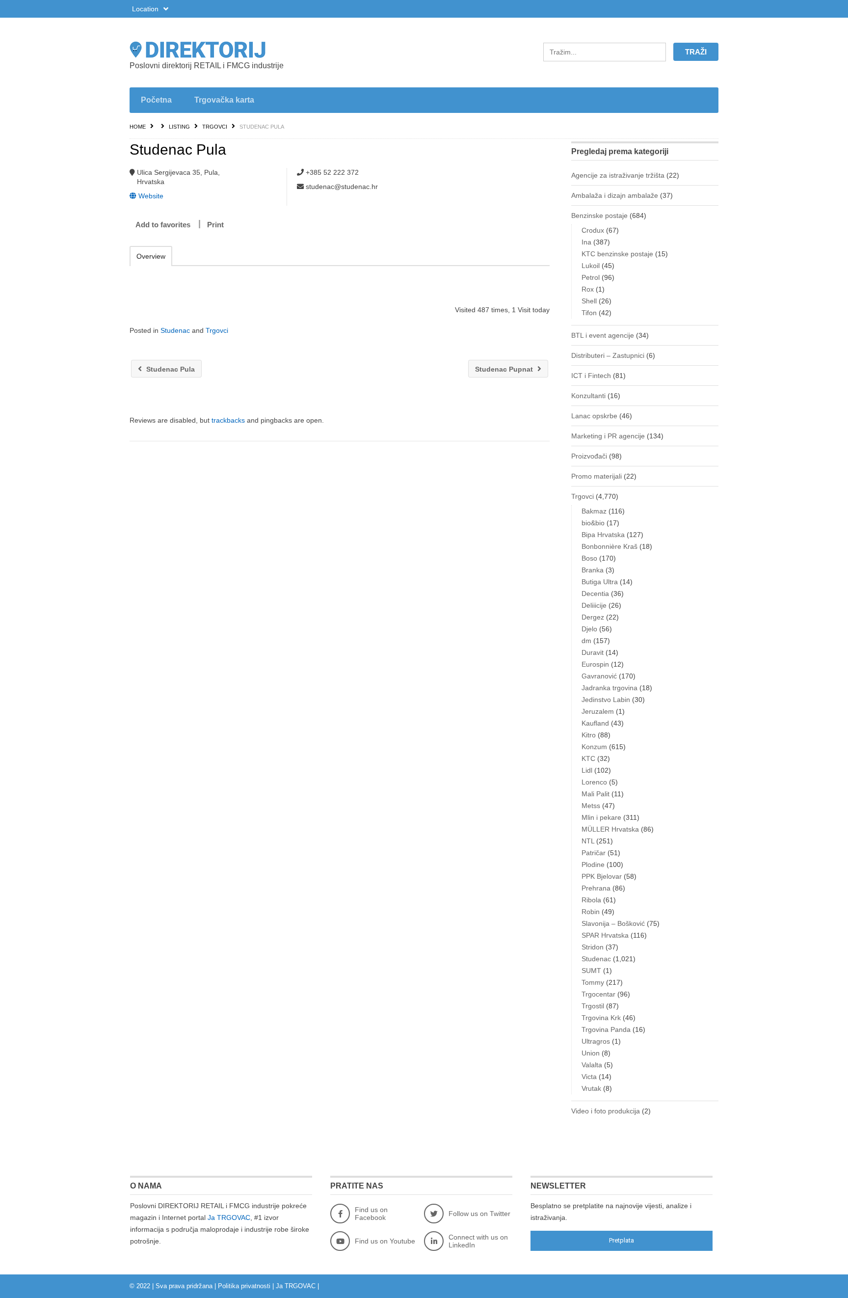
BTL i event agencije (602, 335)
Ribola (591, 900)
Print (215, 224)
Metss (591, 806)
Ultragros (596, 1041)
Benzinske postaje (599, 215)
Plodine (593, 864)
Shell (589, 301)
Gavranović (599, 676)
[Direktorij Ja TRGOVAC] (223, 49)
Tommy (593, 982)
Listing (179, 127)
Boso (589, 558)
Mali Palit (596, 794)
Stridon (593, 947)
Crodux (593, 230)
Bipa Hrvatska (603, 535)
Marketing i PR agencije (608, 436)
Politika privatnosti (244, 1286)
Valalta (592, 1065)
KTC (588, 758)
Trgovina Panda (606, 1029)
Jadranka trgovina (609, 688)
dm (586, 641)
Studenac (175, 330)
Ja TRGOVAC (229, 1217)
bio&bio (593, 523)
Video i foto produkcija (605, 1111)
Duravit (593, 652)
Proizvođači (589, 456)
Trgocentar (598, 994)
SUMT (591, 970)
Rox (588, 289)
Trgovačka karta (224, 100)
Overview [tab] (150, 256)
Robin (591, 912)
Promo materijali (596, 476)
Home (138, 127)
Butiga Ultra (600, 582)
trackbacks (228, 420)
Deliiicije (594, 605)
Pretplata (621, 1240)
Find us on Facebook (371, 1213)
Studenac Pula (169, 369)
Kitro (589, 735)
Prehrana (596, 888)
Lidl (587, 770)
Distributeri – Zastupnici (607, 355)
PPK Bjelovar (602, 876)
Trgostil (593, 1006)
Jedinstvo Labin (606, 699)
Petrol (591, 277)
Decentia (595, 593)
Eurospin (595, 664)
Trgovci (214, 127)
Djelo (589, 629)
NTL (588, 841)
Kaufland (595, 723)
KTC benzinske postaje (617, 254)
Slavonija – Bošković (613, 923)
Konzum (594, 747)
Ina (586, 242)
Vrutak (591, 1088)
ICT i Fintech (591, 375)
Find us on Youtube (385, 1241)
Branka (593, 570)
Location (146, 9)
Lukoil (591, 266)
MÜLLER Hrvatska (610, 829)
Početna (156, 100)
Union (591, 1053)
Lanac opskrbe (594, 416)
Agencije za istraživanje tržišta (617, 175)
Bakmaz (594, 511)
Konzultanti (588, 396)
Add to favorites (162, 224)
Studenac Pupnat (505, 369)
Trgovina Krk (601, 1018)
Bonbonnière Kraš (609, 546)
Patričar (594, 853)
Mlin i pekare (601, 817)
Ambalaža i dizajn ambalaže (614, 195)
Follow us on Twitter (479, 1213)
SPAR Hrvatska (605, 935)
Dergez (593, 617)
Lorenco (594, 782)
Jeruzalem (598, 711)
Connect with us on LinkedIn (478, 1241)
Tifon (589, 313)
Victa (589, 1077)
